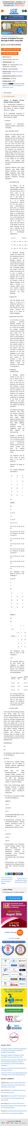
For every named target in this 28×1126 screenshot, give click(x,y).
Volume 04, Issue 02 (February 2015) (9, 36)
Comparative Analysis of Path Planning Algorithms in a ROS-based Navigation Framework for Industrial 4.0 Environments (14, 1050)
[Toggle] (2, 93)
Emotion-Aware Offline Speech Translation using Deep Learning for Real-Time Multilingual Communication (13, 1085)
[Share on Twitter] (11, 874)
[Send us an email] (25, 11)
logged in (11, 892)
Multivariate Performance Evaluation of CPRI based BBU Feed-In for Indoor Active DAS (12, 1056)
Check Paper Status (15, 898)
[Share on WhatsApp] (6, 874)
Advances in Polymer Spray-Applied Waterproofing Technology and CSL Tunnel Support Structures (14, 1073)
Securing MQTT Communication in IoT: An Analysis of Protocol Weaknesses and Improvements (13, 1098)
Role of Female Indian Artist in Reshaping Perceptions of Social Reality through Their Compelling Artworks (13, 1105)
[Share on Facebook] (9, 874)
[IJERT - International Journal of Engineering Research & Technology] (14, 11)
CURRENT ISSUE (10, 932)
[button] (2, 11)
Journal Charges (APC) (15, 1010)
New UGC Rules (13, 938)
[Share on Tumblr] (22, 874)
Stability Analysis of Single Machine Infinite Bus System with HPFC (21, 880)
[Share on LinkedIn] (19, 874)
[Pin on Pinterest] (16, 874)
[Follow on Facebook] (23, 11)
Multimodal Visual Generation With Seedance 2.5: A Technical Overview (13, 1069)
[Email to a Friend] (14, 874)
